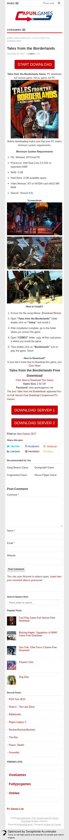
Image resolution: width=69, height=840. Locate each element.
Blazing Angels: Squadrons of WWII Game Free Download (38, 634)
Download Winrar (51, 313)
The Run (13, 737)
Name (11, 530)
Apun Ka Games (53, 824)
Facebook (33, 446)
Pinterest (34, 451)
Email (50, 451)
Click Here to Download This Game (34, 380)
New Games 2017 (23, 38)
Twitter (14, 446)
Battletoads (15, 714)
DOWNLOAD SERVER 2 (34, 423)
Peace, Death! (16, 745)
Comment (13, 494)
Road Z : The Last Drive (21, 706)
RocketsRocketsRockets (22, 729)
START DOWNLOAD (34, 64)
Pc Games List (15, 809)
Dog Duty (24, 677)
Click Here (34, 365)
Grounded (14, 752)
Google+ (52, 446)
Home (10, 38)
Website (11, 555)
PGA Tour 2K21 (17, 699)
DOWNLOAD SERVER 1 (34, 410)
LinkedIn (15, 451)
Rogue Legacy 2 (17, 722)
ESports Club (26, 662)
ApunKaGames (26, 824)
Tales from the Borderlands (31, 391)
